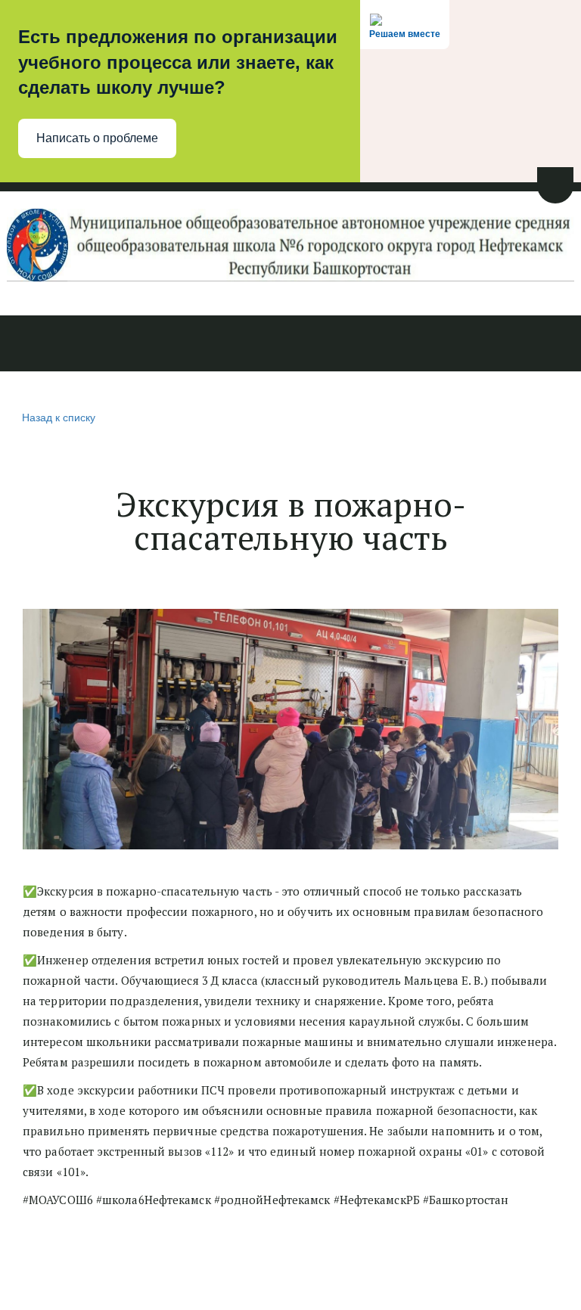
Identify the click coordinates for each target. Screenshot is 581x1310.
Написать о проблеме (97, 138)
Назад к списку (58, 416)
